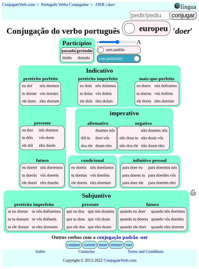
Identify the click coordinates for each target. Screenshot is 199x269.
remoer (116, 245)
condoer (73, 245)
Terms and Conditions (145, 251)
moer (103, 245)
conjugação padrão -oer (122, 237)
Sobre (40, 251)
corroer (89, 245)
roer (129, 245)
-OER (100, 4)
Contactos (86, 251)
